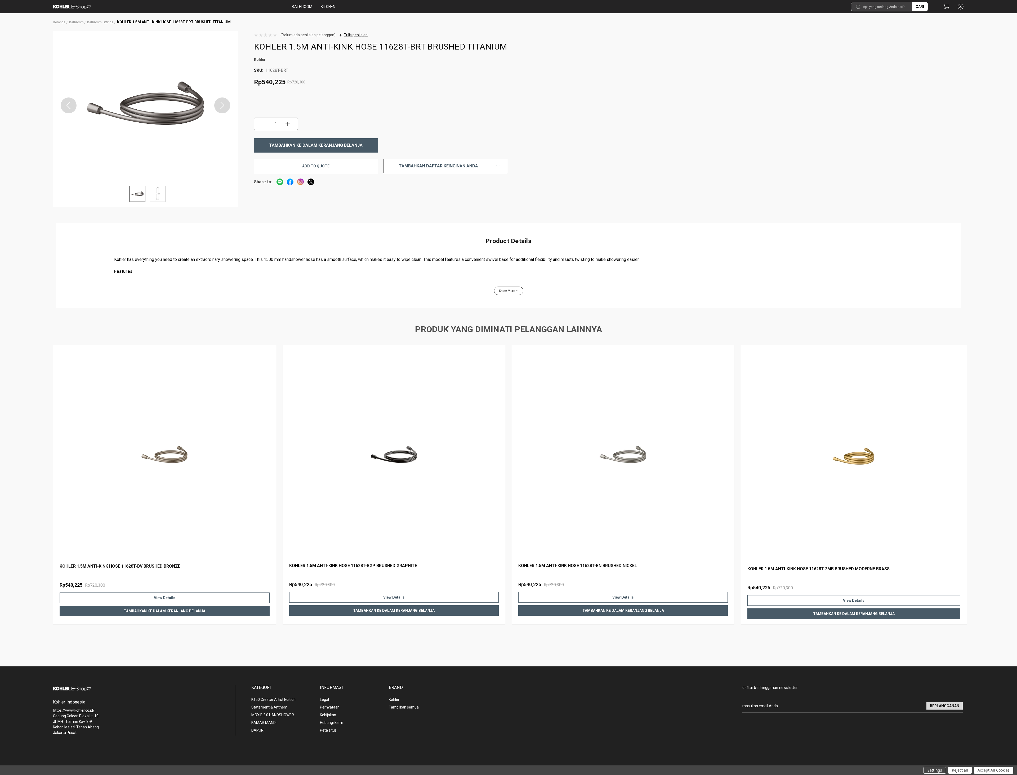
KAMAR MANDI (263, 722)
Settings (934, 770)
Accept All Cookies (994, 770)
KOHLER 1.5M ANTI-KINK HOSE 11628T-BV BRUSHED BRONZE (120, 566)
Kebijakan (328, 715)
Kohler (394, 699)
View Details (164, 598)
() (946, 7)
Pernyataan (330, 707)
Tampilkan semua (404, 707)
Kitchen (328, 7)
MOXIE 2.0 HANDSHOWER (272, 715)
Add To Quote (315, 166)
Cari (920, 7)
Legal (324, 699)
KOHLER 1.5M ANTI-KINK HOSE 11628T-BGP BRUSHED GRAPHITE (353, 565)
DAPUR (257, 730)
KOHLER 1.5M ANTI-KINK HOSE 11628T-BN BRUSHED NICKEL (577, 565)
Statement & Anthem (269, 707)
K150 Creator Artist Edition (273, 699)
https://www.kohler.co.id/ (74, 710)
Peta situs (328, 730)
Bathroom (302, 7)
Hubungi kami (331, 722)
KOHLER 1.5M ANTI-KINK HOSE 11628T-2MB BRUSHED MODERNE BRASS (818, 568)
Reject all (960, 770)
